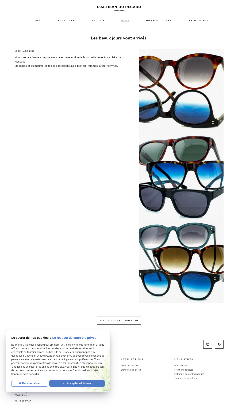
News (125, 20)
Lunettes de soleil (131, 369)
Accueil (36, 20)
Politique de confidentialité (189, 374)
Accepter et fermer (78, 383)
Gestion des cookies (185, 378)
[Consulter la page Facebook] (219, 344)
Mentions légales (183, 369)
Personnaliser (31, 383)
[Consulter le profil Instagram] (207, 344)
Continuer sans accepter (25, 374)
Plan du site (180, 365)
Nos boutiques (157, 20)
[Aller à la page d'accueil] (119, 8)
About (97, 20)
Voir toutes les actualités (119, 320)
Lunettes (65, 20)
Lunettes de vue (130, 365)
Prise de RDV (198, 20)
